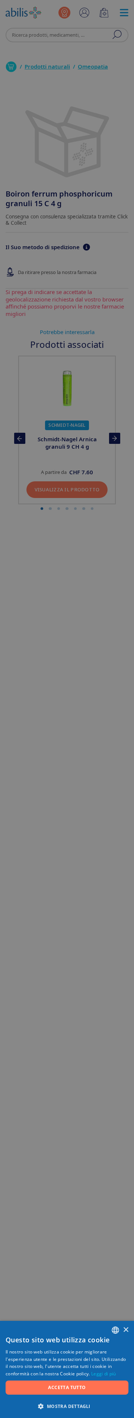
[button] (67, 1405)
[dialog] (67, 709)
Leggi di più (103, 1374)
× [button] (125, 1330)
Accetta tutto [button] (67, 1387)
